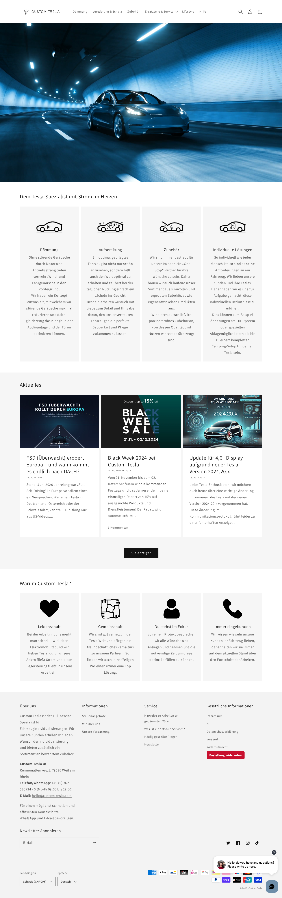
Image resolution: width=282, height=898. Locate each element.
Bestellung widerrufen (225, 755)
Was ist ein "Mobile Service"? (164, 729)
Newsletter (152, 744)
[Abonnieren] (94, 843)
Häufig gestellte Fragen (161, 737)
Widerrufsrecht (217, 747)
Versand (212, 739)
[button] (240, 12)
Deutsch (66, 881)
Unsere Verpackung (96, 732)
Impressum (215, 716)
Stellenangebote (94, 716)
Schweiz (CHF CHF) (34, 881)
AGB (210, 724)
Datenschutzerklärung (223, 732)
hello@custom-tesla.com (52, 795)
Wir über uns (91, 724)
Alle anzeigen (141, 553)
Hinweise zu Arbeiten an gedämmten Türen (161, 718)
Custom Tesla (255, 888)
